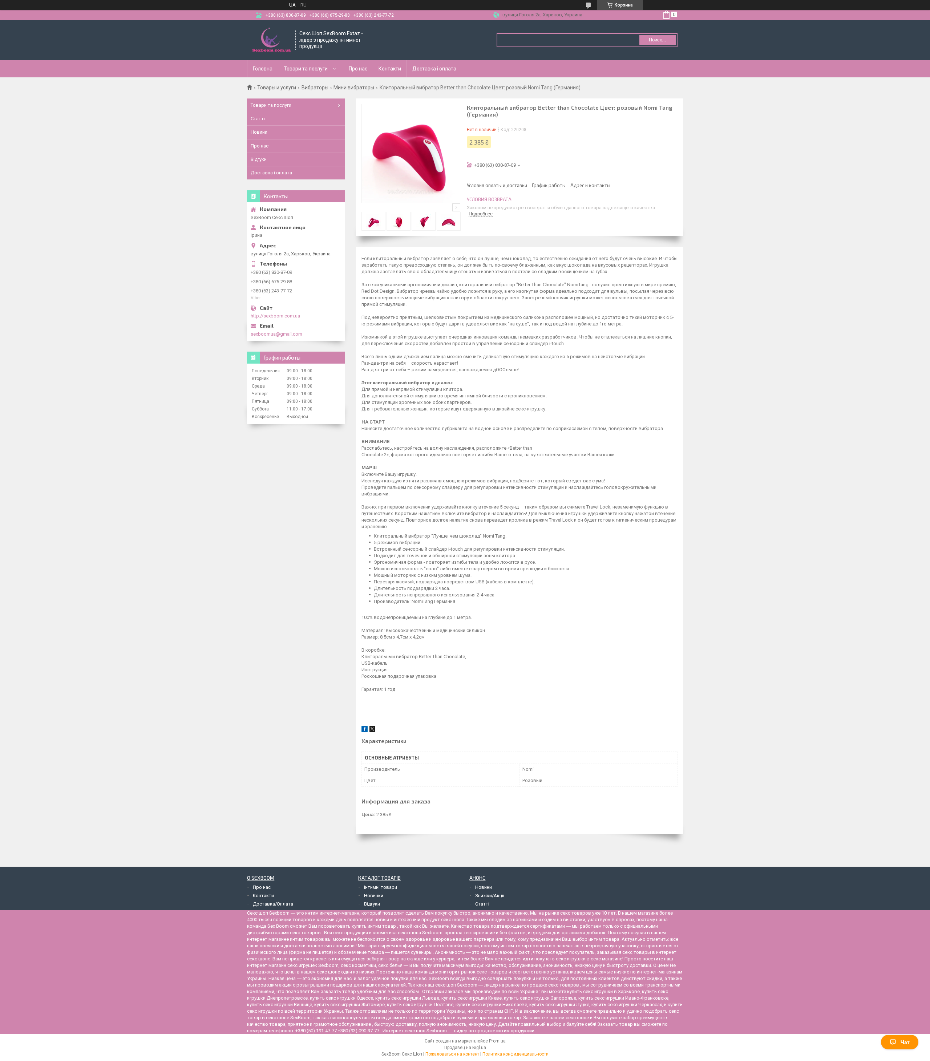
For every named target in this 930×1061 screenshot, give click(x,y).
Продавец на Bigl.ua (465, 1047)
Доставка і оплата (434, 69)
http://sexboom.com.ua (275, 316)
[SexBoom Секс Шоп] (271, 40)
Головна (262, 69)
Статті (258, 118)
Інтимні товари (380, 887)
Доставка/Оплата (273, 904)
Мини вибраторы (353, 87)
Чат (905, 1042)
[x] (372, 730)
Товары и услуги (276, 87)
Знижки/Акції (489, 895)
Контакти (390, 69)
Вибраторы (315, 87)
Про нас (358, 69)
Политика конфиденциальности (515, 1054)
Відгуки (259, 159)
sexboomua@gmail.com (276, 334)
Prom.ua (497, 1041)
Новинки (373, 895)
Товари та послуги (306, 69)
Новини (259, 132)
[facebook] (364, 730)
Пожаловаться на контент (452, 1054)
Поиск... (657, 39)
